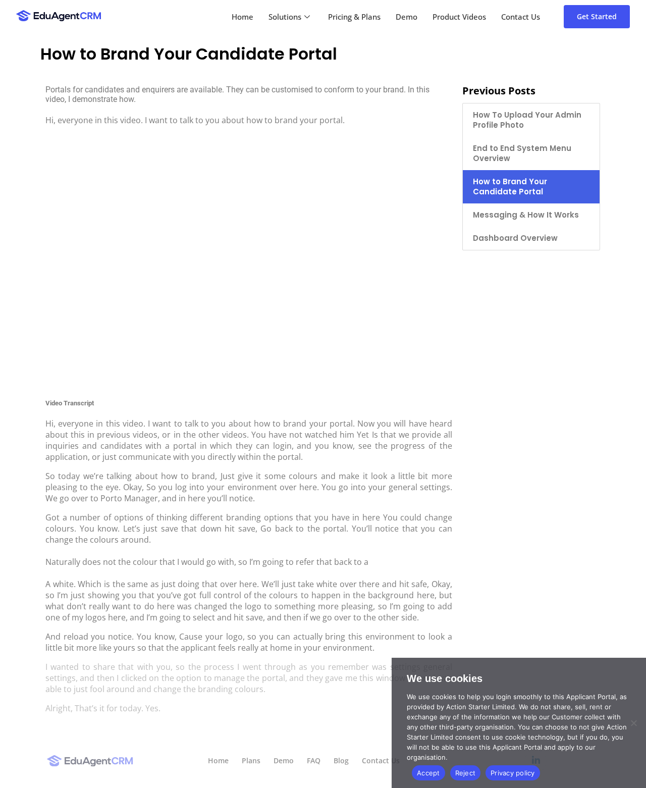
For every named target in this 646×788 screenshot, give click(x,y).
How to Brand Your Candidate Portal (510, 186)
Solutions (284, 17)
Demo (406, 17)
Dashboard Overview (515, 238)
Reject (465, 773)
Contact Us (520, 17)
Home (242, 17)
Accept (428, 773)
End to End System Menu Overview (522, 153)
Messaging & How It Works (526, 214)
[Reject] (633, 723)
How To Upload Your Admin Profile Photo (527, 120)
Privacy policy (513, 773)
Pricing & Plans (354, 17)
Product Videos (459, 17)
